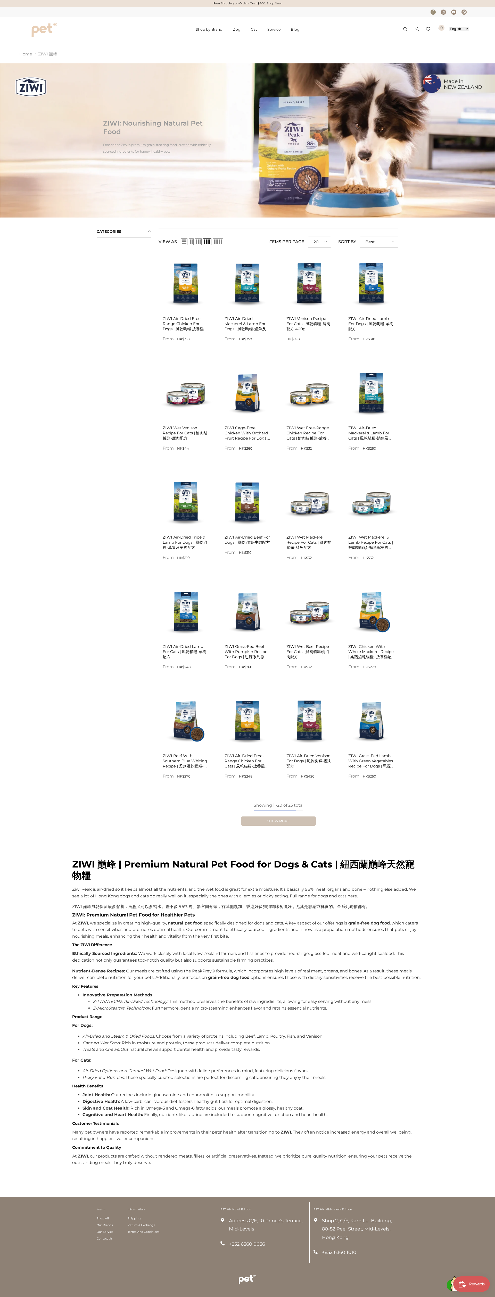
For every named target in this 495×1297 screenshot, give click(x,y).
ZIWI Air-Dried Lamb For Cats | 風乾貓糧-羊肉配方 (185, 651)
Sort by (347, 241)
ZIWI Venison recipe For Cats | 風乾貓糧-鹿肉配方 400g (308, 323)
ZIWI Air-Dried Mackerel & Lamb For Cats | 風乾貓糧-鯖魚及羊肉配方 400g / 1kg (370, 433)
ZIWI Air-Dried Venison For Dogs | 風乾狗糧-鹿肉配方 (309, 761)
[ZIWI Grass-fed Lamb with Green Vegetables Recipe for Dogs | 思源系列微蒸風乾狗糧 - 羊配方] (371, 720)
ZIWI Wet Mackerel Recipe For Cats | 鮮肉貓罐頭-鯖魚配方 (308, 542)
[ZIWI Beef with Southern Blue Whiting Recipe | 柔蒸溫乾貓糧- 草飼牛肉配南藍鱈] (186, 720)
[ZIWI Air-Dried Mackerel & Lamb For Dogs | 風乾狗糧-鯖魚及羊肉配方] (247, 282)
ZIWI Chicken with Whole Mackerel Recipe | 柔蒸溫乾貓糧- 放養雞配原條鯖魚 (371, 651)
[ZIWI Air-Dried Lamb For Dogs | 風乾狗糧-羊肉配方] (371, 282)
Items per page (286, 241)
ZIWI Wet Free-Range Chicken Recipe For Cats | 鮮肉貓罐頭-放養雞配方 (308, 433)
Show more (278, 821)
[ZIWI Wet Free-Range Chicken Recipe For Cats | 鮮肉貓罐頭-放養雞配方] (309, 392)
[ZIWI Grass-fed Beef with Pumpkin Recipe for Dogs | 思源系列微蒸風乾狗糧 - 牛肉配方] (247, 610)
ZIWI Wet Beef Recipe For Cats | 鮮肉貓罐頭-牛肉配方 (308, 651)
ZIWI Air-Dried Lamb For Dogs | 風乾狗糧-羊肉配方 (370, 323)
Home (25, 54)
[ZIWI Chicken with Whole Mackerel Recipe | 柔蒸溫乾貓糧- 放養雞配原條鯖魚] (371, 610)
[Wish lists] (428, 29)
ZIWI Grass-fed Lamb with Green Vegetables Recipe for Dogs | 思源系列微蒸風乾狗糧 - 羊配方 (370, 761)
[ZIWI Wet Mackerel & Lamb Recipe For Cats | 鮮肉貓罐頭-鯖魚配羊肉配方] (371, 501)
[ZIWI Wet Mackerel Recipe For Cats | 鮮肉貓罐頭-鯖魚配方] (309, 501)
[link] (247, 140)
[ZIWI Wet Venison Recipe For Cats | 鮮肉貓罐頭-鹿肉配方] (186, 392)
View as (168, 241)
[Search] (405, 29)
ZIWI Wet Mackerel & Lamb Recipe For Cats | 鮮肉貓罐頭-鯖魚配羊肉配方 (370, 542)
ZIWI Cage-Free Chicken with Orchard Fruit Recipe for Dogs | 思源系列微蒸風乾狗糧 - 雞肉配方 (246, 433)
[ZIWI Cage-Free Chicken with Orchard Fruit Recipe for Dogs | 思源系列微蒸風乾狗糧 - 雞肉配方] (247, 392)
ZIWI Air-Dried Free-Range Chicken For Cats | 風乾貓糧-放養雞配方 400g (247, 761)
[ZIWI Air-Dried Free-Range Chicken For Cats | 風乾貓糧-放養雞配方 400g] (247, 720)
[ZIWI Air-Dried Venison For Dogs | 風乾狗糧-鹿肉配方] (309, 720)
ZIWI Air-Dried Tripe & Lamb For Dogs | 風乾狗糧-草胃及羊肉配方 (185, 542)
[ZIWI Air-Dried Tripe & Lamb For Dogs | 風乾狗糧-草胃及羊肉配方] (186, 501)
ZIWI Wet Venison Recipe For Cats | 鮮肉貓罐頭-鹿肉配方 (185, 433)
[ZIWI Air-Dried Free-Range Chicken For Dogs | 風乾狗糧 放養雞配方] (186, 282)
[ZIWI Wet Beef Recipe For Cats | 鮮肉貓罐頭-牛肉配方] (309, 610)
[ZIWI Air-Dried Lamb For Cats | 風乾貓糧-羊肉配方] (186, 610)
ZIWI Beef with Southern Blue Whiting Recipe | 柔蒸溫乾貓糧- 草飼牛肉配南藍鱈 (186, 761)
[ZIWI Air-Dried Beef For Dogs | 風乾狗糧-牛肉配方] (247, 501)
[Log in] (417, 29)
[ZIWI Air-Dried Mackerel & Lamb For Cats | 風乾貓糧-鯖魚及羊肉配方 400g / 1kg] (371, 392)
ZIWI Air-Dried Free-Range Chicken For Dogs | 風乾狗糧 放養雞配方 (185, 324)
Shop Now (274, 3)
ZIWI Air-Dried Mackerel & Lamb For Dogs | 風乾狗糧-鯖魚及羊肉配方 (247, 324)
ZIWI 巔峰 (47, 54)
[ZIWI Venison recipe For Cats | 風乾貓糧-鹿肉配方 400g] (309, 282)
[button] (184, 241)
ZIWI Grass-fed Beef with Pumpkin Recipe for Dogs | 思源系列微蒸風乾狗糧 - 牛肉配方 (246, 651)
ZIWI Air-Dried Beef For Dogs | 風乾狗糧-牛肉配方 (247, 540)
